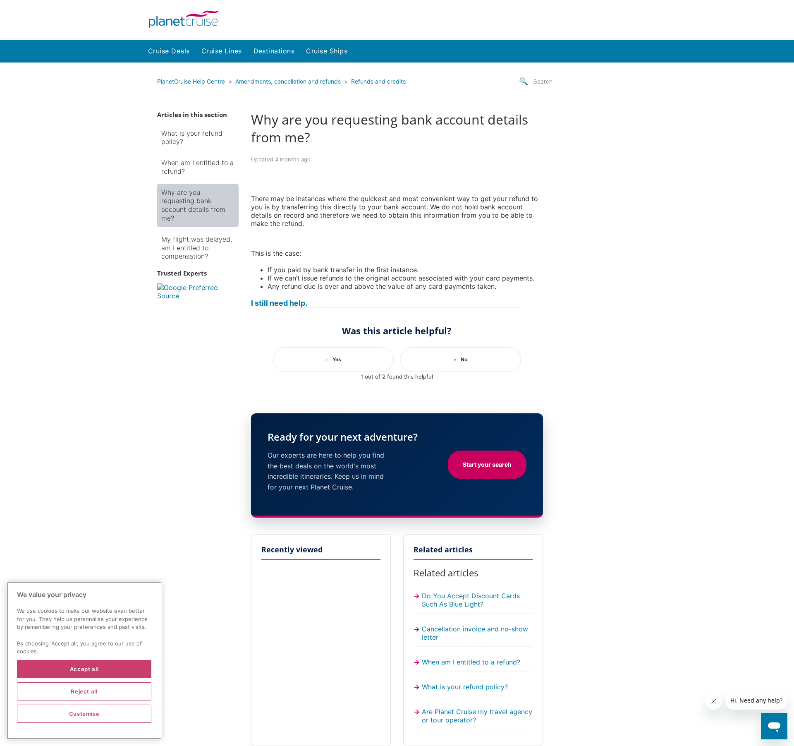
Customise (84, 713)
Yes (336, 359)
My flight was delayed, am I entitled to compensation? (196, 248)
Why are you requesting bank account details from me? (193, 205)
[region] (84, 660)
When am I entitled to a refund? (197, 166)
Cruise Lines (221, 51)
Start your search (487, 464)
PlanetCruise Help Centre (191, 81)
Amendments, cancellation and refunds (288, 81)
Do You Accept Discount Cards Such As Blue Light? (471, 600)
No (464, 359)
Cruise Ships (326, 51)
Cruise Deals (169, 51)
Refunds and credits (378, 81)
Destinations (274, 51)
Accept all (84, 669)
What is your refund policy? (191, 137)
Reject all (84, 691)
